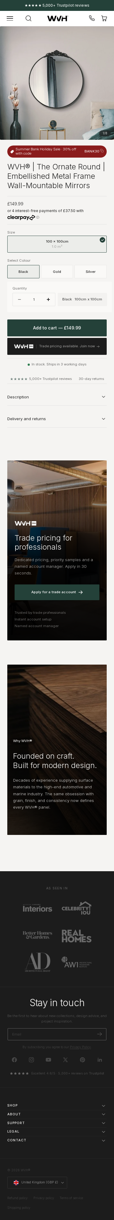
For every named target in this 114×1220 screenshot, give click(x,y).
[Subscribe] (99, 1034)
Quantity (19, 288)
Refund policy (17, 1198)
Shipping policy (18, 1208)
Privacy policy (43, 1198)
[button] (10, 18)
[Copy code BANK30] (102, 150)
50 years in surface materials (57, 5)
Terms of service (71, 1198)
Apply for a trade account (53, 592)
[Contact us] (92, 18)
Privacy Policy (80, 1047)
